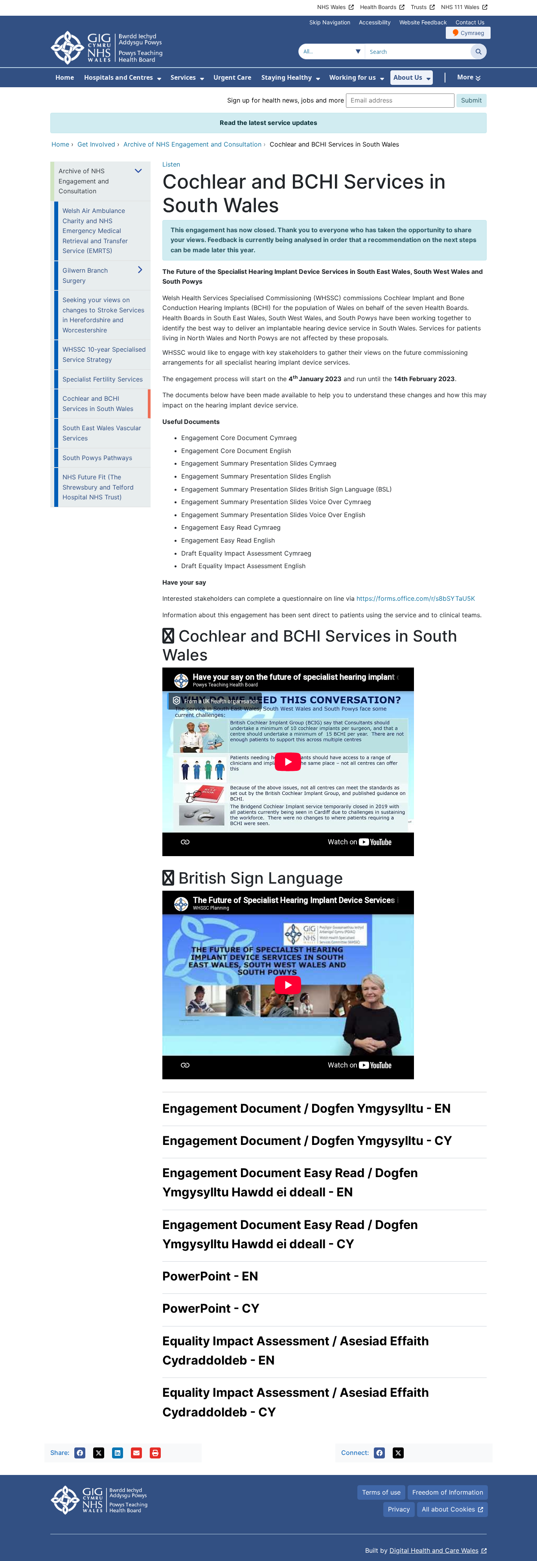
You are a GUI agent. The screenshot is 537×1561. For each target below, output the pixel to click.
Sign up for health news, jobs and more (285, 100)
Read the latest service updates (268, 123)
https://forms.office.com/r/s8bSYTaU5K (416, 598)
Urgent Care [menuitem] (232, 77)
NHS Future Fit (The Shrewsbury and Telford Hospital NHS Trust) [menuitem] (98, 487)
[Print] (155, 1453)
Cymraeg (472, 32)
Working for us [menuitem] (352, 77)
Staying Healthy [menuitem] (286, 77)
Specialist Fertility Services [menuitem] (103, 379)
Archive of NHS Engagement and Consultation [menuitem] (84, 181)
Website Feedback (423, 22)
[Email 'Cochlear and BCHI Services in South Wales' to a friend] (136, 1453)
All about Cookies (448, 1509)
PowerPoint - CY (210, 1308)
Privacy (399, 1509)
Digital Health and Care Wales (434, 1550)
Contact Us (470, 22)
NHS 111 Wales (460, 7)
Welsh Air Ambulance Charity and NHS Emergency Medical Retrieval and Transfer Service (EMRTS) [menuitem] (95, 231)
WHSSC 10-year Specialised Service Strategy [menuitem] (104, 354)
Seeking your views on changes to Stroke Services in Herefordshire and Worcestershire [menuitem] (103, 315)
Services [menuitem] (183, 77)
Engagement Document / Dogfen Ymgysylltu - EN (306, 1108)
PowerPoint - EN (210, 1276)
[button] (79, 1453)
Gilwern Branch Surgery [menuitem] (85, 275)
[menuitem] (159, 78)
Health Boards (378, 7)
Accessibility (375, 22)
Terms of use (381, 1492)
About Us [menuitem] (408, 77)
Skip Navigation (329, 22)
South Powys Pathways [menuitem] (97, 458)
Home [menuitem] (64, 77)
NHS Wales (331, 7)
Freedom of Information (447, 1492)
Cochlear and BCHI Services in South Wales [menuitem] (98, 403)
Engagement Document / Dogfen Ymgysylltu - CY (307, 1140)
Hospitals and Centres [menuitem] (118, 77)
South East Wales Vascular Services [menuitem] (102, 433)
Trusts (419, 7)
